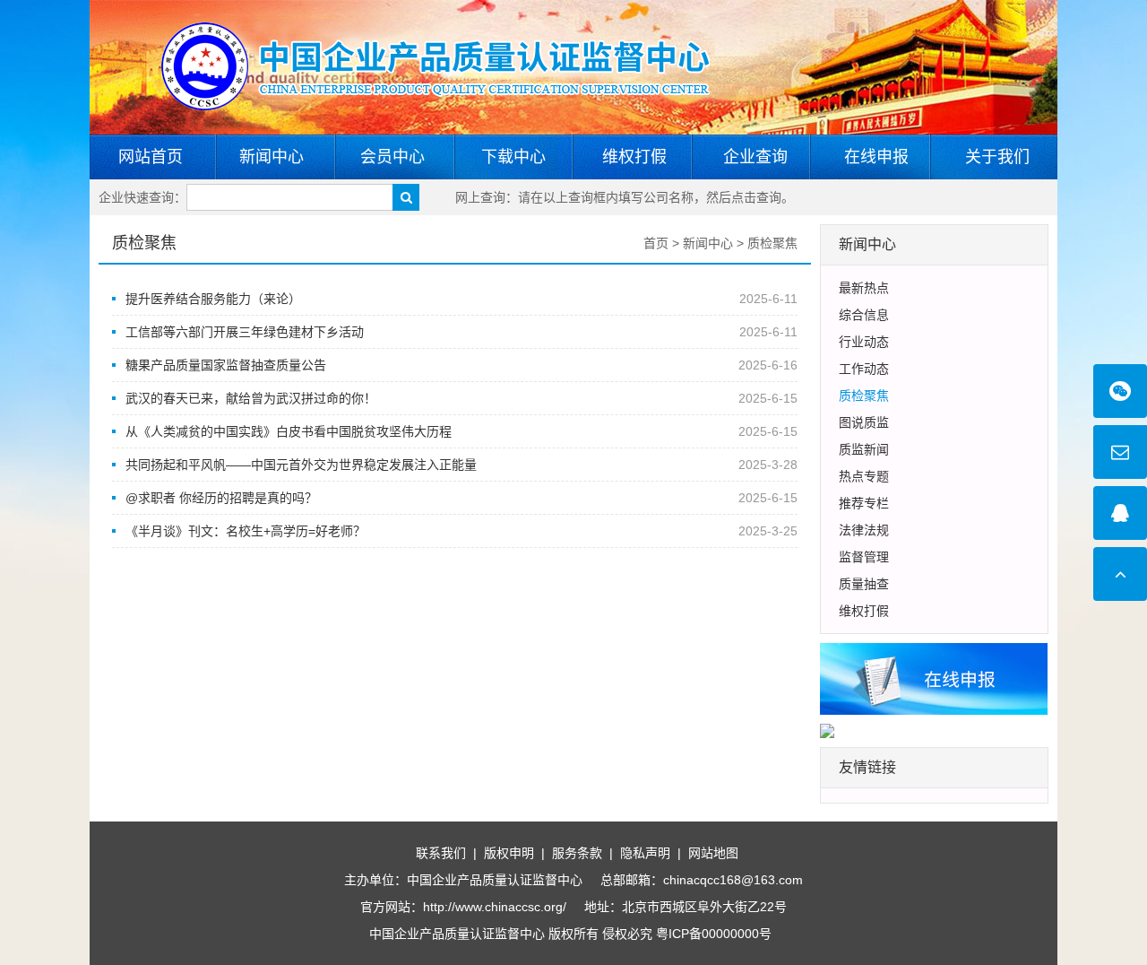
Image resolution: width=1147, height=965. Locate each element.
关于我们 (997, 157)
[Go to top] (1120, 574)
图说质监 (864, 422)
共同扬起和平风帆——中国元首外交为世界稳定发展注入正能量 (301, 464)
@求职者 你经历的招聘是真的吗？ (221, 498)
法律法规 (864, 530)
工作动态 (864, 368)
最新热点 (864, 288)
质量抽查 (864, 584)
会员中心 (392, 157)
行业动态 (864, 342)
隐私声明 (645, 853)
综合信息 (864, 315)
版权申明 (509, 853)
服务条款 (577, 853)
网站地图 (713, 853)
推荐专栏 (864, 503)
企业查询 (755, 157)
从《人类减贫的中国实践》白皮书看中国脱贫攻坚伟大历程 (288, 431)
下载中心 (513, 157)
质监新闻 (864, 449)
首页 (655, 243)
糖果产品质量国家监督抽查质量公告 (225, 365)
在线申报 (876, 157)
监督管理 (864, 557)
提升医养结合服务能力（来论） (213, 298)
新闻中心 (271, 157)
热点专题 (864, 476)
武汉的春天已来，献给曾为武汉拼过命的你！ (250, 398)
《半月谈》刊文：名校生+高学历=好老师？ (245, 531)
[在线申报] (934, 678)
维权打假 (634, 157)
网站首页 (150, 157)
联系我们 (441, 853)
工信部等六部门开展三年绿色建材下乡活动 (244, 332)
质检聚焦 (144, 243)
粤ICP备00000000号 (714, 933)
